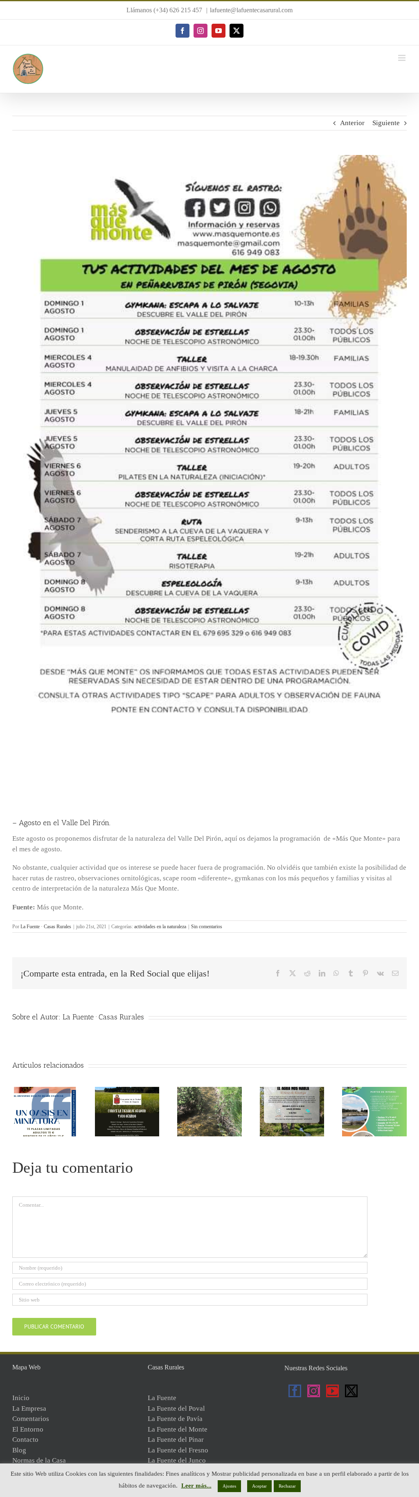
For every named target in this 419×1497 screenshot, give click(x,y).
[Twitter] (351, 1391)
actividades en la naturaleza (160, 926)
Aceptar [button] (259, 1486)
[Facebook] (294, 1391)
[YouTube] (332, 1391)
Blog (19, 1450)
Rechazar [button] (287, 1486)
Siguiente (386, 123)
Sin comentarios (206, 926)
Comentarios (30, 1419)
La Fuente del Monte (177, 1429)
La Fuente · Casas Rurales (45, 926)
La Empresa (29, 1408)
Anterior (352, 123)
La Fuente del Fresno (178, 1450)
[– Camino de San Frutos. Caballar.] (209, 1091)
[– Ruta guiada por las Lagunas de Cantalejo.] (374, 1091)
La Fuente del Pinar (176, 1439)
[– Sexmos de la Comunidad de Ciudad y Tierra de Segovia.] (127, 1091)
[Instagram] (313, 1391)
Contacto (25, 1439)
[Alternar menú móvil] (402, 58)
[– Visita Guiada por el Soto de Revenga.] (292, 1091)
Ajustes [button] (229, 1486)
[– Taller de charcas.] (44, 1091)
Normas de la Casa (39, 1460)
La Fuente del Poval (176, 1408)
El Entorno (27, 1429)
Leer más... (196, 1485)
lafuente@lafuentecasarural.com (251, 10)
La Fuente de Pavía (175, 1419)
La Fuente (162, 1398)
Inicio (20, 1398)
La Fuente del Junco (177, 1460)
